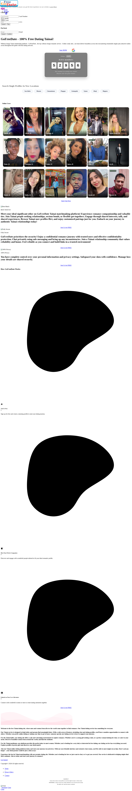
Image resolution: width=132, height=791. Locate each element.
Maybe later (66, 413)
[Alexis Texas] (119, 121)
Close (9, 787)
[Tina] (98, 152)
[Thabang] (34, 152)
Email (21, 32)
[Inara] (76, 152)
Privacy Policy (9, 772)
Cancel (3, 24)
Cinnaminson (51, 91)
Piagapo (63, 91)
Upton (85, 91)
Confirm (9, 34)
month (7, 18)
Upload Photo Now (67, 409)
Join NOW (63, 50)
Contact (7, 775)
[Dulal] (98, 121)
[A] (119, 152)
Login (6, 10)
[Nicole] (13, 183)
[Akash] (13, 121)
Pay (8, 24)
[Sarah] (98, 183)
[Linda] (55, 152)
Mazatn (39, 91)
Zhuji (95, 91)
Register (6, 11)
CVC (20, 22)
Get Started (4, 760)
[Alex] (76, 183)
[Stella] (34, 183)
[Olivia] (34, 121)
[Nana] (13, 152)
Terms (6, 768)
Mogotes (105, 91)
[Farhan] (55, 121)
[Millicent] (76, 121)
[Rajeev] (119, 183)
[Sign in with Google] (73, 50)
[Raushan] (55, 183)
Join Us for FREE (66, 227)
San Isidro (28, 91)
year (7, 20)
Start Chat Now (66, 201)
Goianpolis (75, 91)
